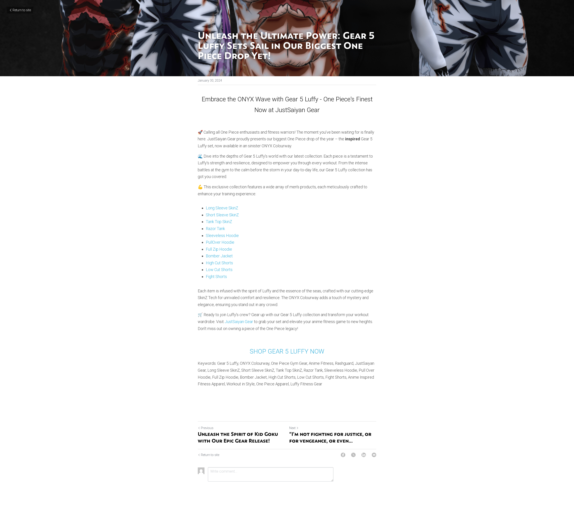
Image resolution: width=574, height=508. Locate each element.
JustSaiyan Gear (239, 321)
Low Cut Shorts (219, 269)
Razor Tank (215, 228)
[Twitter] (353, 455)
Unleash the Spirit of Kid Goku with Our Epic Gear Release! (238, 437)
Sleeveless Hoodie (222, 235)
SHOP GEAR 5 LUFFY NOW (287, 351)
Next (292, 428)
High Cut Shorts (219, 263)
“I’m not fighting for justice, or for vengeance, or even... (330, 437)
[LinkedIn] (363, 455)
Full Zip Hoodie (219, 249)
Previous (207, 428)
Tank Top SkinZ (219, 221)
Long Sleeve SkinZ (222, 208)
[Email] (374, 455)
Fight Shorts (216, 276)
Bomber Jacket (219, 256)
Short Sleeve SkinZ (222, 215)
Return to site (22, 10)
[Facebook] (343, 455)
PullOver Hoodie (220, 242)
